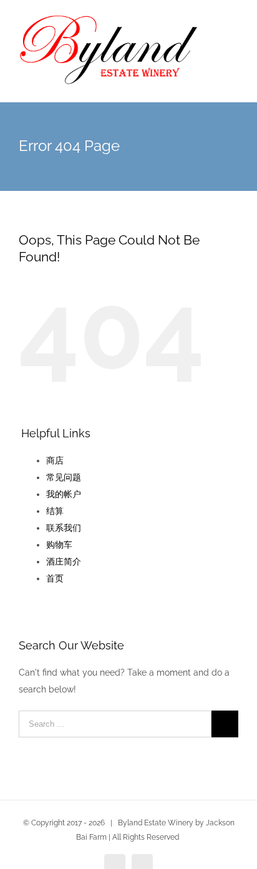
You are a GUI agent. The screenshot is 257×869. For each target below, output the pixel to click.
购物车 (59, 545)
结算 (55, 511)
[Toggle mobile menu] (233, 37)
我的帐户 (63, 494)
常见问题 (63, 477)
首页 (55, 578)
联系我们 (63, 528)
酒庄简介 (63, 561)
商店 (55, 460)
